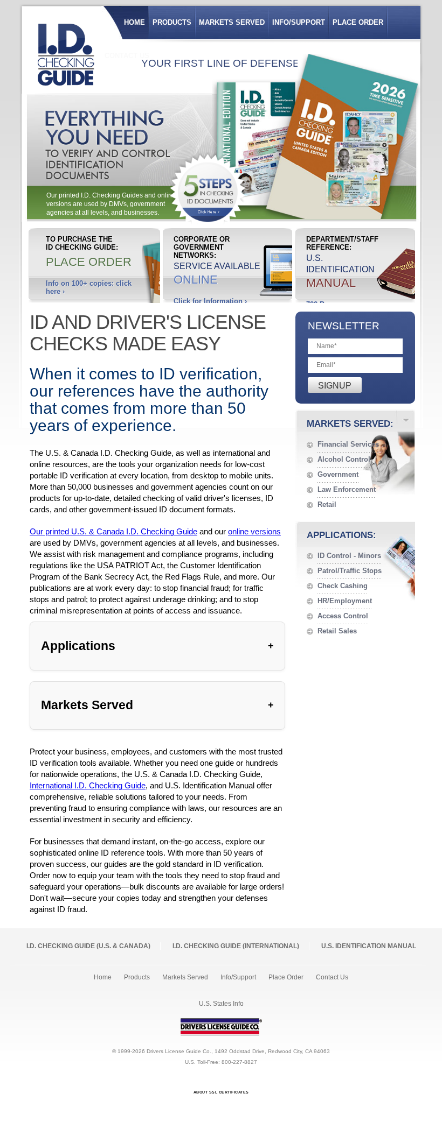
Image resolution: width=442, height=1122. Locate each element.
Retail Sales (337, 631)
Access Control (342, 616)
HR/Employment (344, 601)
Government (337, 474)
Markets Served (232, 22)
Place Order (358, 22)
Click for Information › (210, 301)
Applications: (341, 535)
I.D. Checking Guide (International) (235, 946)
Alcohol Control (343, 459)
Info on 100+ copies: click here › (89, 287)
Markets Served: (350, 424)
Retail (326, 504)
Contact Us (332, 977)
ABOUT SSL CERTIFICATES (221, 1092)
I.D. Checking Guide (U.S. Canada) (88, 946)
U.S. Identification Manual (368, 946)
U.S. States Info (221, 1003)
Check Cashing (342, 586)
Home (134, 22)
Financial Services (348, 444)
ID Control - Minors (349, 556)
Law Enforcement (346, 489)
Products (172, 22)
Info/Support (298, 22)
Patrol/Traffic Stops (349, 571)
